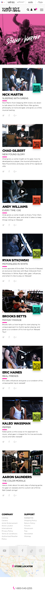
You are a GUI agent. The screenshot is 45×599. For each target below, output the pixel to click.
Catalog (5, 518)
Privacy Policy (7, 531)
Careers (5, 520)
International (7, 528)
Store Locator (7, 526)
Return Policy (29, 523)
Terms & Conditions (9, 534)
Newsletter (28, 534)
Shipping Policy (30, 520)
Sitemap (27, 536)
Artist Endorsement (10, 523)
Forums (27, 526)
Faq (25, 531)
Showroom (28, 528)
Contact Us (28, 518)
